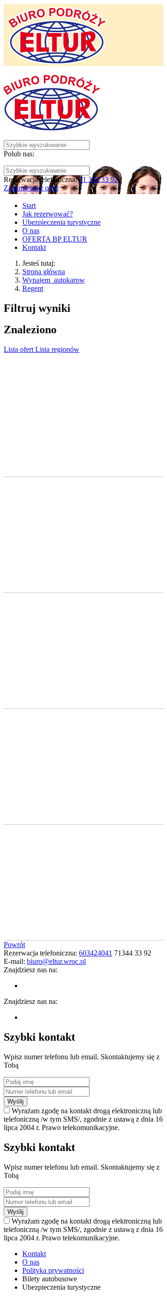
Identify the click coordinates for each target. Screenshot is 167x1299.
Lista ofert (19, 349)
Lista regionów (57, 349)
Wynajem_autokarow (53, 280)
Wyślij (15, 1101)
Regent (32, 288)
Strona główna (43, 272)
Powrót (14, 945)
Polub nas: (19, 154)
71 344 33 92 (98, 179)
